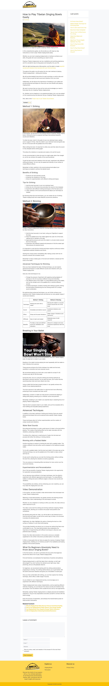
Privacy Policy (70, 667)
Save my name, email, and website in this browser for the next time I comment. (42, 650)
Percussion (48, 669)
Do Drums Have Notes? (76, 21)
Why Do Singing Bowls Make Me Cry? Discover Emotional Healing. (44, 605)
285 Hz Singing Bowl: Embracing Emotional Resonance (41, 611)
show (29, 102)
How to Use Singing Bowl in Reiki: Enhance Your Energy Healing (43, 607)
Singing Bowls (48, 667)
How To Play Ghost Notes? (77, 48)
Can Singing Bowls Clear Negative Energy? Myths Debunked (42, 609)
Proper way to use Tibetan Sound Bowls (43, 98)
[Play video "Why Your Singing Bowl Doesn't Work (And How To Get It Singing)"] (44, 344)
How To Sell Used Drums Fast (78, 27)
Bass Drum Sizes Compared (77, 30)
